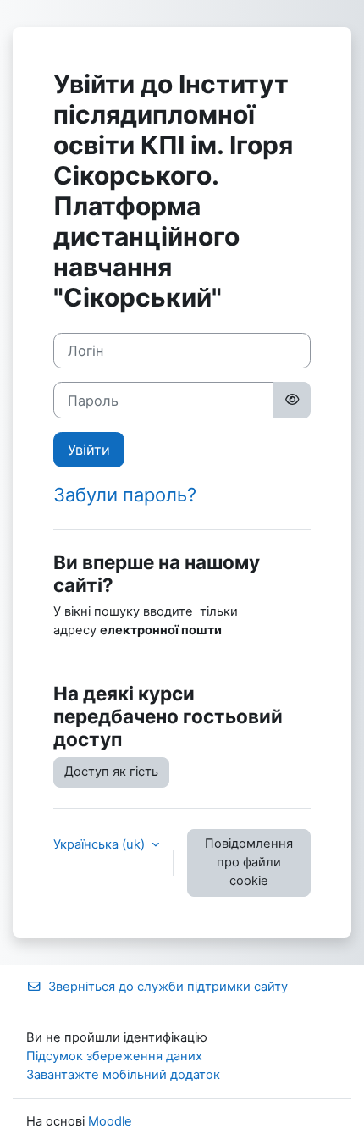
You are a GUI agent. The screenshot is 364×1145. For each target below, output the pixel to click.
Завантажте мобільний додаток (123, 1074)
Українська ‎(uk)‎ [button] (100, 844)
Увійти (89, 449)
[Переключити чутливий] (292, 400)
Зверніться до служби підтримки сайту (168, 986)
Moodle (110, 1121)
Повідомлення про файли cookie (249, 862)
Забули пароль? (124, 495)
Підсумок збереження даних (114, 1056)
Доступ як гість (111, 771)
